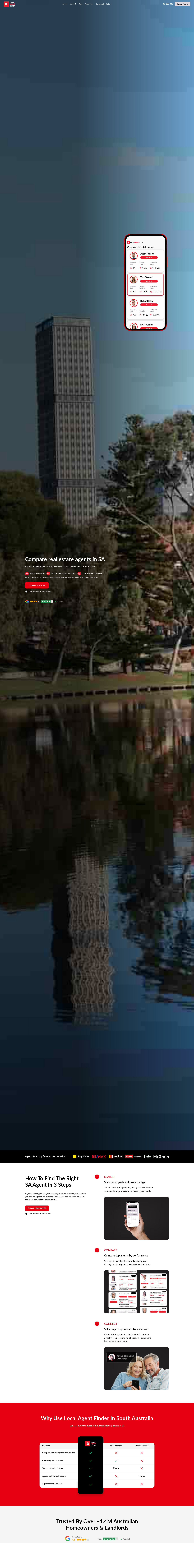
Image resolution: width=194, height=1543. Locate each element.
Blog (80, 4)
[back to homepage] (9, 4)
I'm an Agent (182, 4)
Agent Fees (89, 4)
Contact (73, 4)
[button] (104, 4)
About (65, 4)
